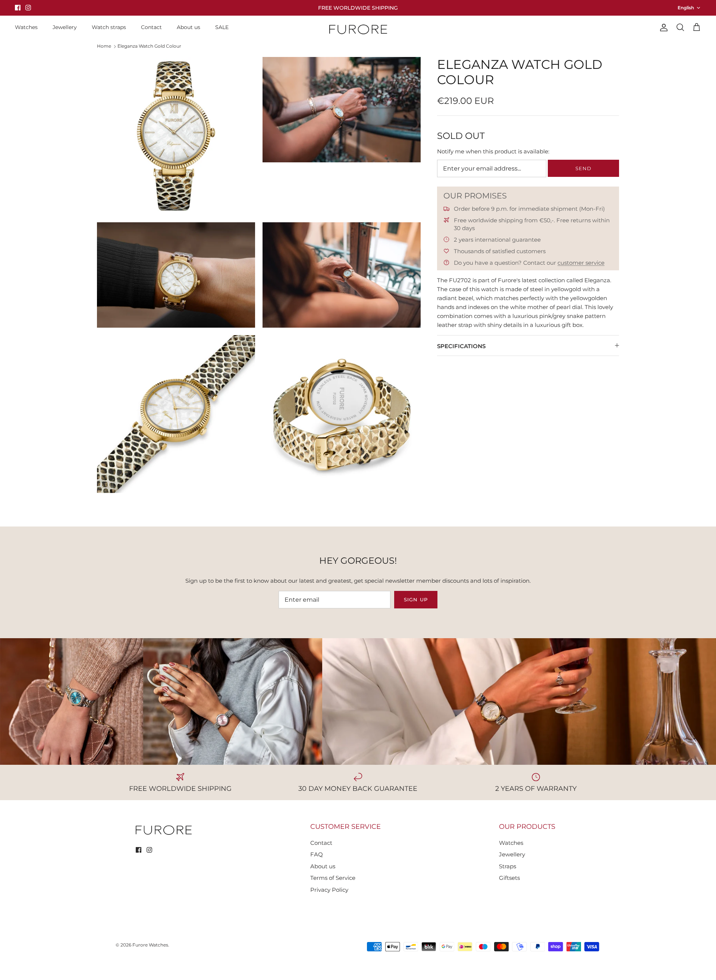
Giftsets (509, 877)
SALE (222, 27)
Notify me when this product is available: (493, 151)
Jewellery (65, 27)
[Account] (662, 27)
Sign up (415, 599)
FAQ (316, 854)
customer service (581, 262)
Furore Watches (150, 945)
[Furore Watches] (358, 29)
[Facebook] (18, 7)
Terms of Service (332, 877)
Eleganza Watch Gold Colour (149, 46)
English (686, 7)
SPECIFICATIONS (461, 346)
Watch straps (109, 27)
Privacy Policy (329, 889)
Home (104, 46)
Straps (507, 866)
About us (188, 27)
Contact (151, 27)
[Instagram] (28, 7)
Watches (26, 27)
